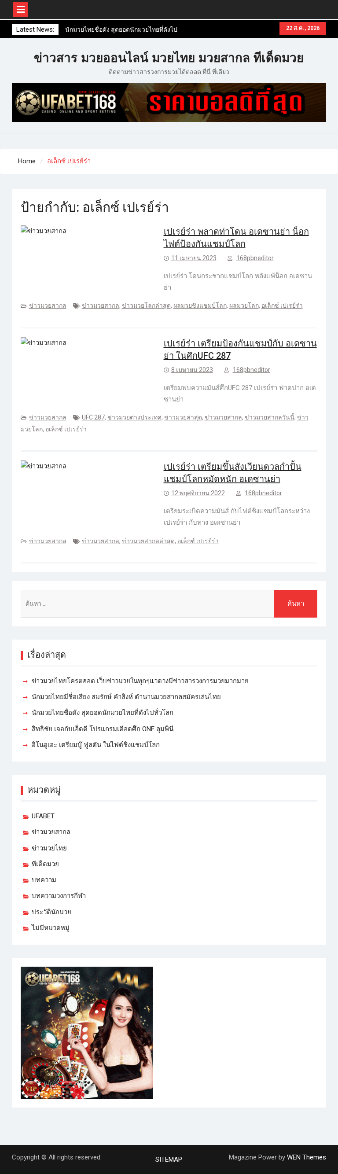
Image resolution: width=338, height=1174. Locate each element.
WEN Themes (306, 1157)
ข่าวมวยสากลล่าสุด (148, 541)
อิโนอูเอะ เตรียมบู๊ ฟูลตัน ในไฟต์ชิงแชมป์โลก (96, 745)
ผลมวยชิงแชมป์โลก (200, 305)
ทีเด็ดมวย (45, 864)
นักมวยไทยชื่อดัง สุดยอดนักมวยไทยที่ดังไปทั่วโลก (102, 713)
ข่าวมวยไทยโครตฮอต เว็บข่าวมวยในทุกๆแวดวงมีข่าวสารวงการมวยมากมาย (140, 681)
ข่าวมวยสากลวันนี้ (269, 417)
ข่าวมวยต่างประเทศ (134, 417)
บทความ (44, 880)
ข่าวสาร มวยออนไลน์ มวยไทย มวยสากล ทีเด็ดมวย (169, 58)
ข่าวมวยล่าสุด (183, 417)
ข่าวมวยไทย (49, 848)
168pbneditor (255, 257)
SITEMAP (168, 1159)
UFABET (43, 816)
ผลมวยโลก (244, 305)
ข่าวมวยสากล (47, 305)
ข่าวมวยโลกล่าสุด (146, 305)
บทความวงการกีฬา (59, 896)
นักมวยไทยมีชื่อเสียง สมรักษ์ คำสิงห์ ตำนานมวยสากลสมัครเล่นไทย (126, 697)
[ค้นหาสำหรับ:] (169, 604)
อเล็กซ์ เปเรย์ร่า (282, 305)
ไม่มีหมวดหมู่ (51, 928)
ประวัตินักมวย (51, 912)
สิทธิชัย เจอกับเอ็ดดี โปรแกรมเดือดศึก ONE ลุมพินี (102, 729)
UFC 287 (93, 417)
